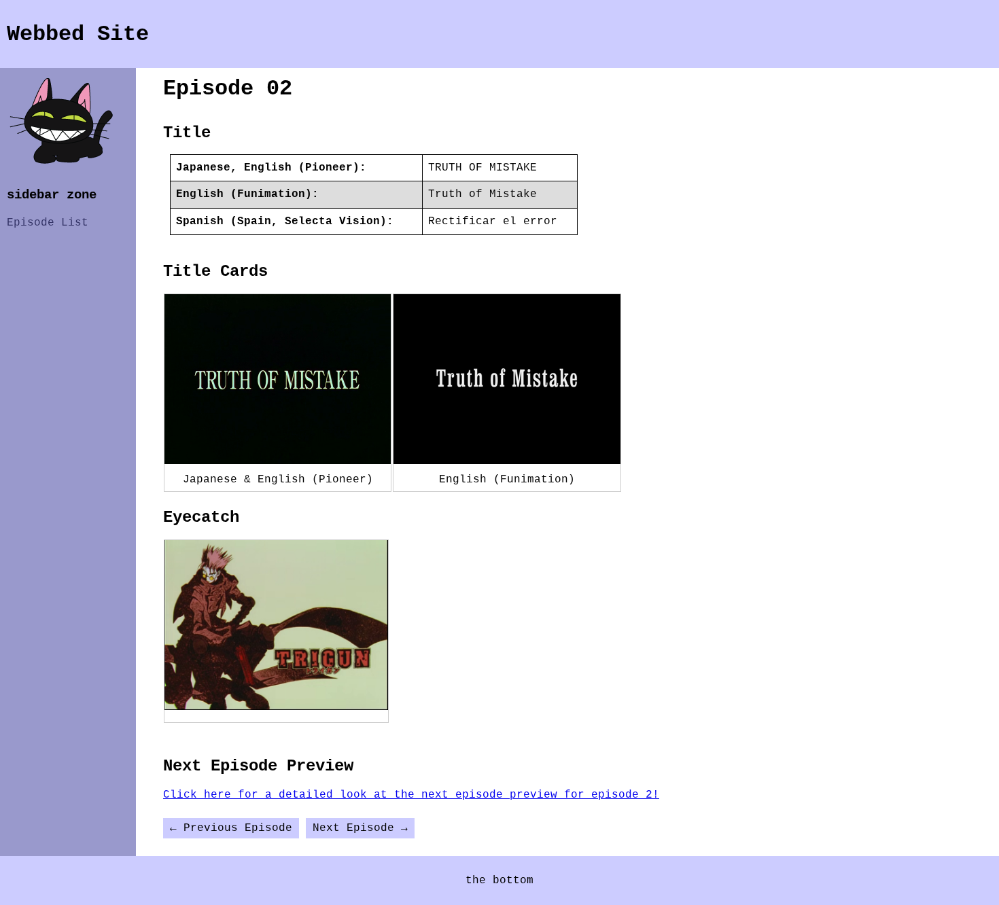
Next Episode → (360, 828)
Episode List (47, 223)
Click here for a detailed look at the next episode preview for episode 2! (411, 795)
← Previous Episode (231, 828)
